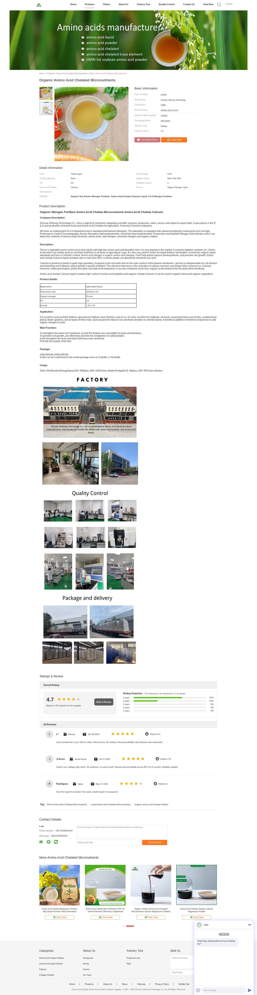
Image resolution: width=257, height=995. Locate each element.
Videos (106, 4)
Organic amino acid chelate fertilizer (151, 804)
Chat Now (208, 4)
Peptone (42, 969)
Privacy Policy (162, 984)
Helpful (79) (165, 759)
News (125, 984)
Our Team (87, 975)
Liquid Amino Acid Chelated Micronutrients (110, 804)
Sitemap (141, 984)
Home (73, 4)
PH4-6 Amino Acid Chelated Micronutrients (67, 804)
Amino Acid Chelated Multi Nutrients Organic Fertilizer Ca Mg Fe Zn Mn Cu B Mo (151, 910)
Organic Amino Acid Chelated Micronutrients (108, 73)
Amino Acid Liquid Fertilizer (51, 964)
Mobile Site (184, 984)
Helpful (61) (155, 734)
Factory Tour (143, 4)
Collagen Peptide (46, 975)
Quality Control (167, 4)
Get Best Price (149, 139)
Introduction (88, 958)
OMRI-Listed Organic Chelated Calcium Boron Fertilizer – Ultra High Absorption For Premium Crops (105, 910)
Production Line (133, 958)
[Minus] (249, 925)
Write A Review (103, 702)
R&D (129, 964)
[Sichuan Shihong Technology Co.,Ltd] (38, 5)
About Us (123, 4)
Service (86, 969)
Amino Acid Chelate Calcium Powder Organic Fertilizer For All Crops (196, 910)
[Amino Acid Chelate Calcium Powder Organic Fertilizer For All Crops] (196, 885)
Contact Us (189, 4)
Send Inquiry (154, 842)
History (86, 964)
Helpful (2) (163, 784)
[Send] (249, 990)
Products (89, 4)
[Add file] (198, 990)
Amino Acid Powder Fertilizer (51, 958)
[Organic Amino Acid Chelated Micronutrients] (59, 885)
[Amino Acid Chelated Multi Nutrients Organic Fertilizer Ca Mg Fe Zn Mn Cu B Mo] (151, 885)
